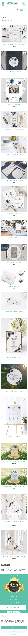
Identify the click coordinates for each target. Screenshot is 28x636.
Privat (10, 3)
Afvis (14, 631)
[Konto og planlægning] (21, 9)
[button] (26, 615)
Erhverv (15, 3)
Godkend (14, 627)
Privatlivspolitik (13, 634)
